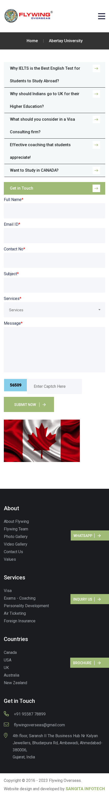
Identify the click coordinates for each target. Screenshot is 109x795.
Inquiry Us (82, 599)
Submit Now (25, 405)
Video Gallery (15, 544)
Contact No (14, 249)
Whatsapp (83, 536)
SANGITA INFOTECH (85, 788)
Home (32, 40)
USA (7, 660)
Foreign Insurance (19, 621)
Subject (11, 273)
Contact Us (13, 551)
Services (12, 298)
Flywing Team (16, 529)
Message (13, 323)
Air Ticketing (15, 613)
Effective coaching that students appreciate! (40, 151)
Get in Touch (21, 188)
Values (10, 559)
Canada (10, 652)
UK (6, 667)
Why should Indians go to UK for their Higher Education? (44, 100)
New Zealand (15, 682)
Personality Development (26, 605)
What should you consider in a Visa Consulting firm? (42, 125)
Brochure (82, 663)
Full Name (13, 199)
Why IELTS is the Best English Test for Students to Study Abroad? (45, 74)
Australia (11, 675)
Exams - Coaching (19, 598)
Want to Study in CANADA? (34, 170)
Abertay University (66, 40)
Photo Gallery (16, 536)
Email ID (12, 224)
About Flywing (16, 521)
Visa (8, 590)
